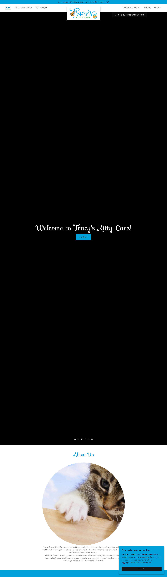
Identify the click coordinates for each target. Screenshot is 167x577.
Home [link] (8, 8)
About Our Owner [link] (23, 8)
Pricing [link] (147, 8)
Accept (142, 569)
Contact (83, 237)
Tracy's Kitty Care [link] (131, 8)
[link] (83, 7)
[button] (158, 7)
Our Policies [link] (41, 8)
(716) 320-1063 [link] (123, 14)
